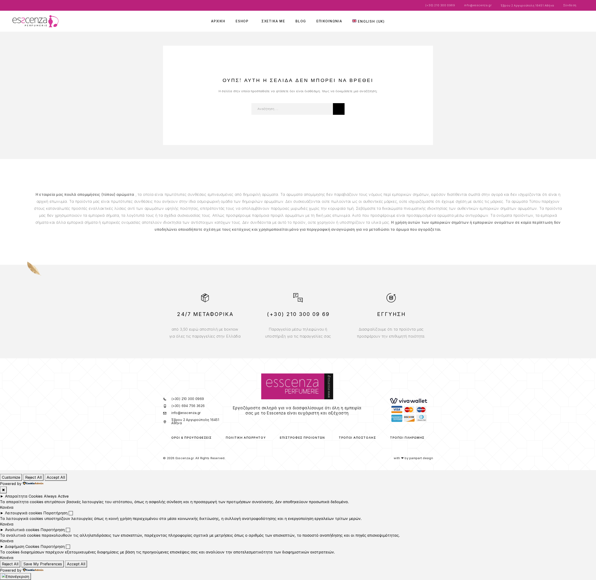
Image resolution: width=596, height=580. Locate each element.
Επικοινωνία (329, 21)
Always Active (56, 496)
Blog (300, 21)
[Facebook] (294, 422)
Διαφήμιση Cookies (22, 546)
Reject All (33, 477)
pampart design (421, 458)
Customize (11, 477)
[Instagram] (300, 422)
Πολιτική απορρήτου (246, 437)
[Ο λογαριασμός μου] (570, 21)
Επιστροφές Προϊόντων (302, 437)
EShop (242, 21)
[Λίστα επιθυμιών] (577, 20)
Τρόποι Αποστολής (357, 437)
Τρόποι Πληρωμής (407, 437)
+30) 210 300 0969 (440, 5)
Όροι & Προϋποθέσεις (191, 437)
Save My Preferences (42, 564)
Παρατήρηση (55, 513)
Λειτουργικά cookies (23, 513)
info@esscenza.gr (478, 5)
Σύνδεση (569, 5)
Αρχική (218, 21)
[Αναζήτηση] (563, 21)
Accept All (56, 477)
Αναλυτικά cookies (22, 529)
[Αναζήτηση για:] (292, 109)
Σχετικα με (273, 21)
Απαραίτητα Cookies (24, 496)
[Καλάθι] (584, 20)
